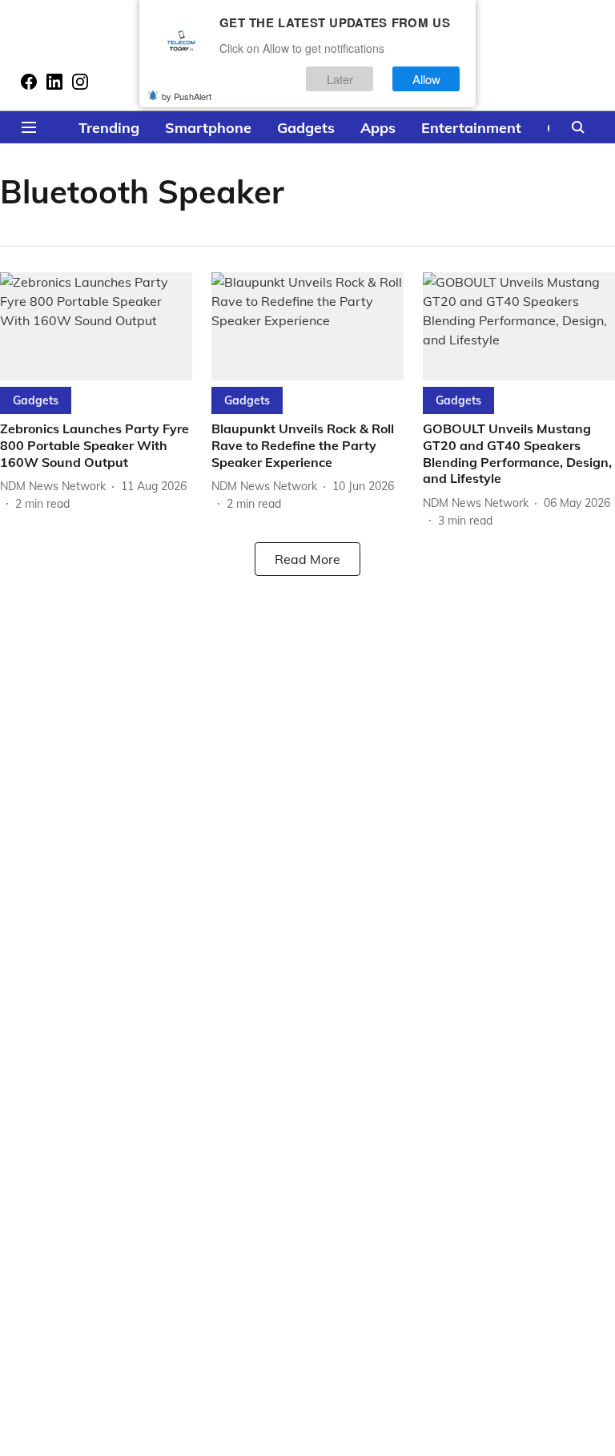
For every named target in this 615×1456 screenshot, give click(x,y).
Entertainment (471, 128)
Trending (108, 128)
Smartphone (208, 128)
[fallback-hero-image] (96, 326)
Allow (426, 78)
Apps (378, 128)
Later (340, 78)
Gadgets (306, 128)
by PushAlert (186, 96)
